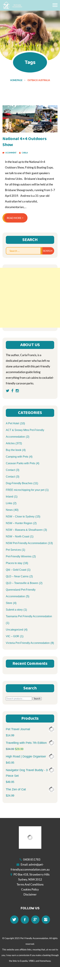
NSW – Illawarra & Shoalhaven (24, 529)
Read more (14, 217)
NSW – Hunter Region (19, 523)
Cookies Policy (30, 889)
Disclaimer (30, 894)
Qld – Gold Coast (16, 569)
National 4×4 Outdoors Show (24, 141)
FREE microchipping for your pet (25, 489)
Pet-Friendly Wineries (19, 556)
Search (37, 698)
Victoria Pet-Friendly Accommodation (28, 643)
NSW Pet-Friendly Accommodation (26, 543)
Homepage (16, 80)
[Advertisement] (30, 298)
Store (9, 603)
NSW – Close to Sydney (20, 516)
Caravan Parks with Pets (20, 463)
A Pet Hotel (12, 423)
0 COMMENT (11, 153)
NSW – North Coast (17, 536)
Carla (25, 153)
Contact (10, 470)
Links (9, 503)
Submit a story (14, 609)
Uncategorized (14, 629)
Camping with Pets (17, 456)
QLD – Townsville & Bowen (22, 583)
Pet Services (13, 549)
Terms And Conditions (30, 884)
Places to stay (14, 563)
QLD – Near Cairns (17, 576)
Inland (9, 496)
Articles (10, 443)
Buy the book (13, 450)
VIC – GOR (12, 636)
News (9, 509)
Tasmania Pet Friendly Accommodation (29, 616)
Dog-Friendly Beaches (19, 483)
